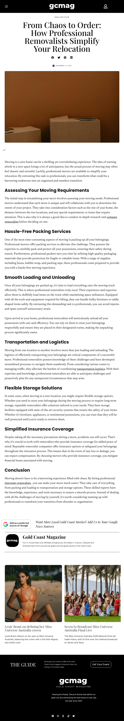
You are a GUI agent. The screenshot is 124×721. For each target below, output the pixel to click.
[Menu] (12, 6)
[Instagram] (58, 716)
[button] (52, 57)
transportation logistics (91, 369)
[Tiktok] (68, 716)
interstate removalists (18, 483)
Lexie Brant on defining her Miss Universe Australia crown (28, 628)
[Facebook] (53, 716)
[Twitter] (73, 716)
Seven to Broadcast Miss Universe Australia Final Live (88, 628)
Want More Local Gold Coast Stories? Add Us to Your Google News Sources (77, 524)
